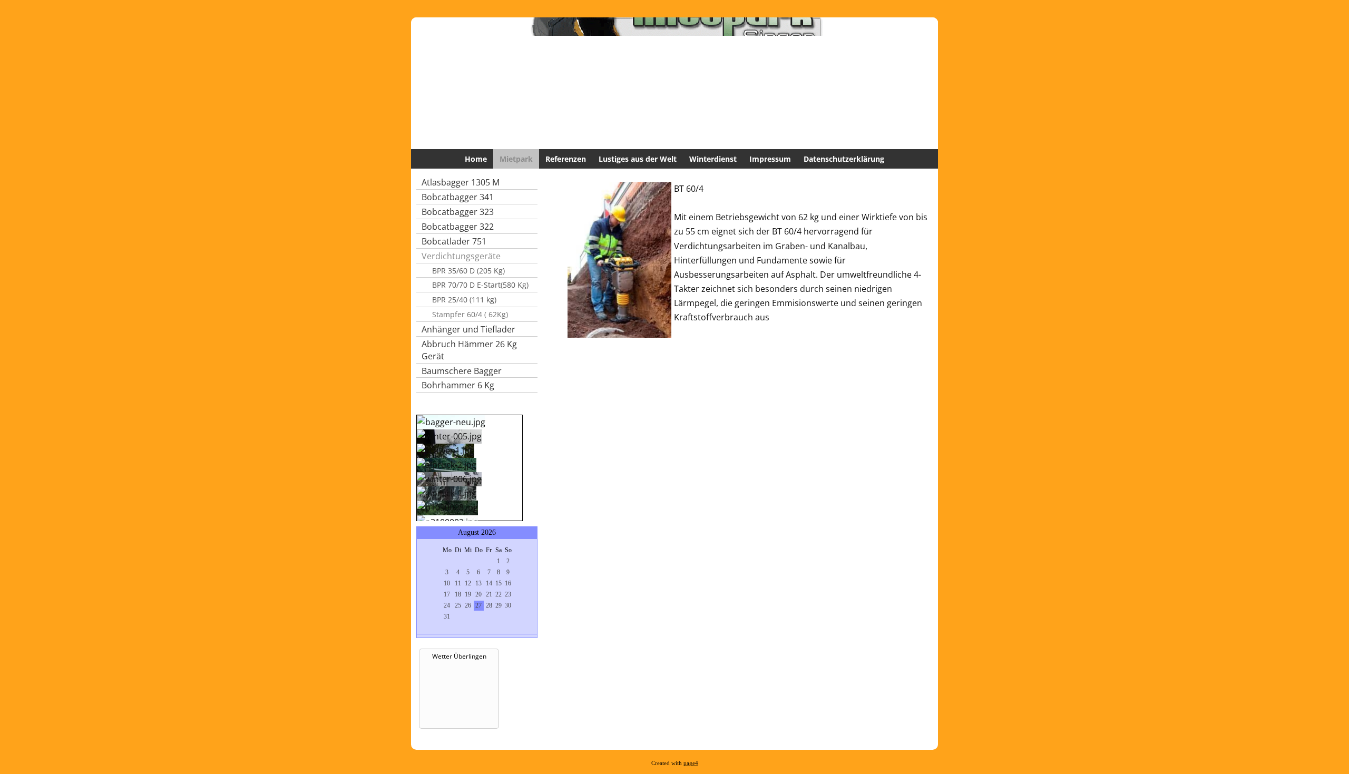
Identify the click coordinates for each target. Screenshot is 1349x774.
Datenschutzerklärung (844, 159)
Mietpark (516, 159)
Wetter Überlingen (459, 656)
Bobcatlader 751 (454, 241)
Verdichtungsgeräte (461, 256)
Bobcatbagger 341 (458, 197)
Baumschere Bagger (462, 371)
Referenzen (565, 159)
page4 (690, 763)
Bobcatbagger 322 (458, 226)
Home (476, 159)
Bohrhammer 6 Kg (458, 385)
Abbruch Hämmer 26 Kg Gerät (469, 350)
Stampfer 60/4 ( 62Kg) (470, 314)
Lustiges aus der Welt (638, 159)
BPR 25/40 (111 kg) (464, 300)
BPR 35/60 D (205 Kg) (468, 271)
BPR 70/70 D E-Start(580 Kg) (480, 285)
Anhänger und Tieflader (468, 329)
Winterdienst (713, 159)
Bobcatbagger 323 (458, 212)
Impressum (770, 159)
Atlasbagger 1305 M (461, 182)
